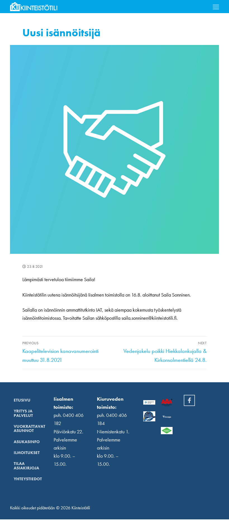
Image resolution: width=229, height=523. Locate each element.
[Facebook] (189, 400)
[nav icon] (216, 6)
